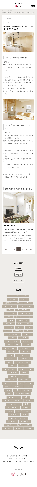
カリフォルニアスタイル (18, 418)
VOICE (10, 11)
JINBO (8, 331)
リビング (23, 337)
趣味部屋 (8, 303)
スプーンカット (10, 306)
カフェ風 (26, 407)
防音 (26, 397)
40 (22, 249)
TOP (3, 11)
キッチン (23, 365)
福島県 (18, 428)
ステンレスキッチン (12, 334)
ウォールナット (25, 313)
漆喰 (21, 369)
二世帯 (12, 337)
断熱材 (24, 372)
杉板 (17, 345)
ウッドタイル (12, 351)
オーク (29, 303)
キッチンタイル (22, 355)
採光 (19, 324)
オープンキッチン (25, 383)
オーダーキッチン (23, 411)
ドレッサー (19, 317)
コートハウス (14, 296)
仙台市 (9, 425)
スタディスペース (11, 341)
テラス (12, 365)
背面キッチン (23, 320)
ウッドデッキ (24, 379)
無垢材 (7, 400)
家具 (28, 425)
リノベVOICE (18, 281)
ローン (29, 331)
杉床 (30, 369)
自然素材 (29, 428)
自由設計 (13, 376)
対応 (25, 296)
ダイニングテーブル (22, 362)
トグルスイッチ (25, 358)
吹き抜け (27, 390)
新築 (24, 414)
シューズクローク (25, 348)
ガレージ (24, 299)
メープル (9, 327)
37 (10, 249)
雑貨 (10, 310)
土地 (9, 393)
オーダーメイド (9, 369)
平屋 (10, 355)
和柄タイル (8, 324)
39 (18, 249)
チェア (27, 345)
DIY (9, 345)
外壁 (9, 362)
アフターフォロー (13, 404)
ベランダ (12, 299)
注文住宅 (18, 331)
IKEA (11, 320)
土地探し (27, 334)
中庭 (16, 390)
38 (14, 249)
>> (31, 249)
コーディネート (10, 383)
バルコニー (13, 372)
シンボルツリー (14, 397)
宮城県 (19, 425)
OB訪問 (18, 275)
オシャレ (17, 400)
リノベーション (12, 407)
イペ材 (8, 317)
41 (27, 249)
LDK (8, 390)
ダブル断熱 (11, 421)
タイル (29, 386)
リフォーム (24, 421)
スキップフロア (22, 310)
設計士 (24, 376)
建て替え (7, 428)
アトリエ (25, 351)
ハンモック (13, 414)
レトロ (10, 411)
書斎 (26, 404)
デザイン (29, 400)
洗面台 (29, 324)
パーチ (19, 327)
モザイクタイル (10, 348)
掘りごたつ (26, 341)
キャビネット (10, 358)
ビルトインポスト (25, 306)
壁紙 (28, 327)
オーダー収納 (10, 313)
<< (6, 249)
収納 (6, 386)
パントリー (11, 379)
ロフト (19, 303)
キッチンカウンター (22, 393)
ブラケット (17, 386)
